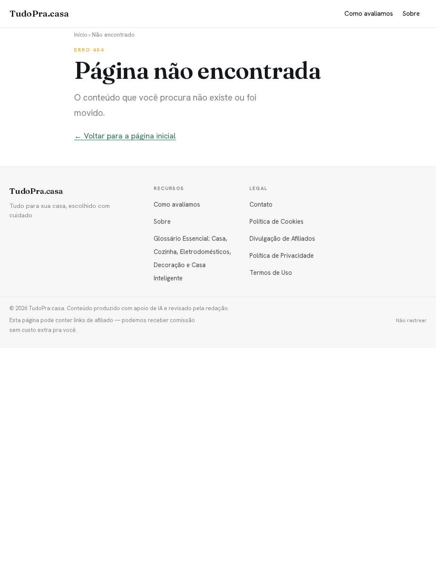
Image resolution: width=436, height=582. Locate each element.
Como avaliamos (368, 13)
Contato (261, 204)
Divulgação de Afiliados (282, 238)
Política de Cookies (277, 221)
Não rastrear (411, 320)
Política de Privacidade (282, 255)
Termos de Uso (271, 272)
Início (80, 34)
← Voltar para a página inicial (125, 136)
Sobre (411, 13)
